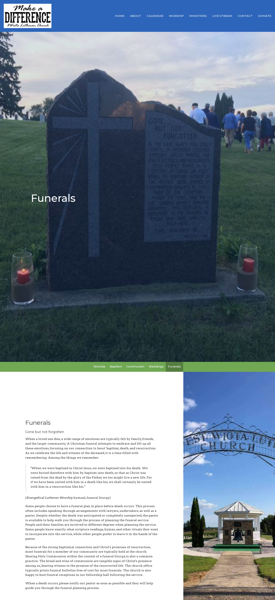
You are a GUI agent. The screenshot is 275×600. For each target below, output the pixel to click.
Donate (264, 16)
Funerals (174, 366)
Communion (135, 366)
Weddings (156, 366)
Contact (245, 16)
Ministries (198, 16)
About (135, 16)
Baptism (116, 366)
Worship (176, 16)
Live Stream (222, 16)
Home (119, 16)
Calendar (155, 16)
